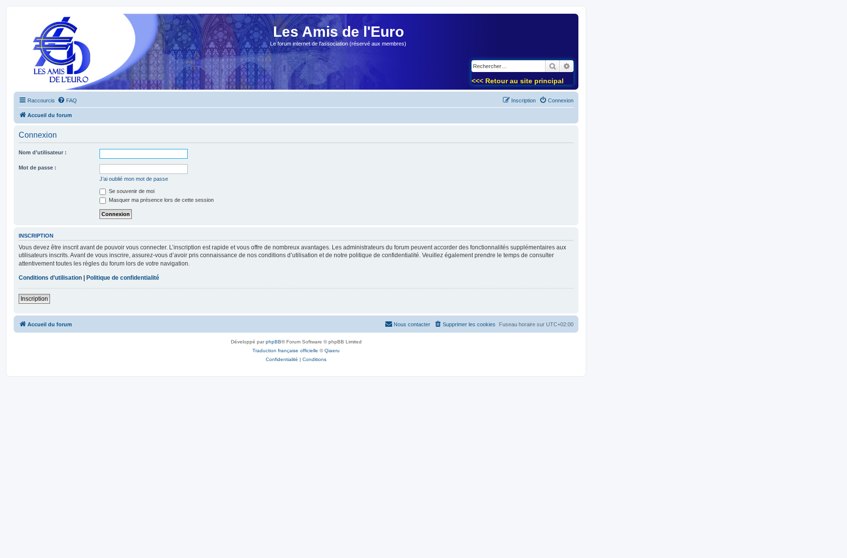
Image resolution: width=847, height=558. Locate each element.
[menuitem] (67, 100)
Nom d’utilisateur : (43, 152)
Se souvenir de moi (130, 191)
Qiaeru (332, 350)
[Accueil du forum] (58, 55)
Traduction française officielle (285, 350)
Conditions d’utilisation (50, 277)
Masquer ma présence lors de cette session (160, 200)
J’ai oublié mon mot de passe (134, 179)
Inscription (34, 298)
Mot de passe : (37, 167)
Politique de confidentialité (122, 277)
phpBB (273, 341)
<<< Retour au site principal (518, 81)
